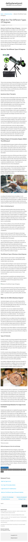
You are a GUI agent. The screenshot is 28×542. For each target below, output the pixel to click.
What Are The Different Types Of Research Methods (12, 492)
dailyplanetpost (14, 3)
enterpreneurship (8, 14)
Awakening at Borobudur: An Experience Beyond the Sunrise (12, 514)
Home (2, 14)
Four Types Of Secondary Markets (8, 485)
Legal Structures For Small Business (8, 488)
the (21, 469)
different (10, 469)
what (2, 471)
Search (2, 503)
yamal (4, 25)
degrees (5, 469)
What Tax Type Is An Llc (6, 481)
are (1, 469)
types (24, 469)
